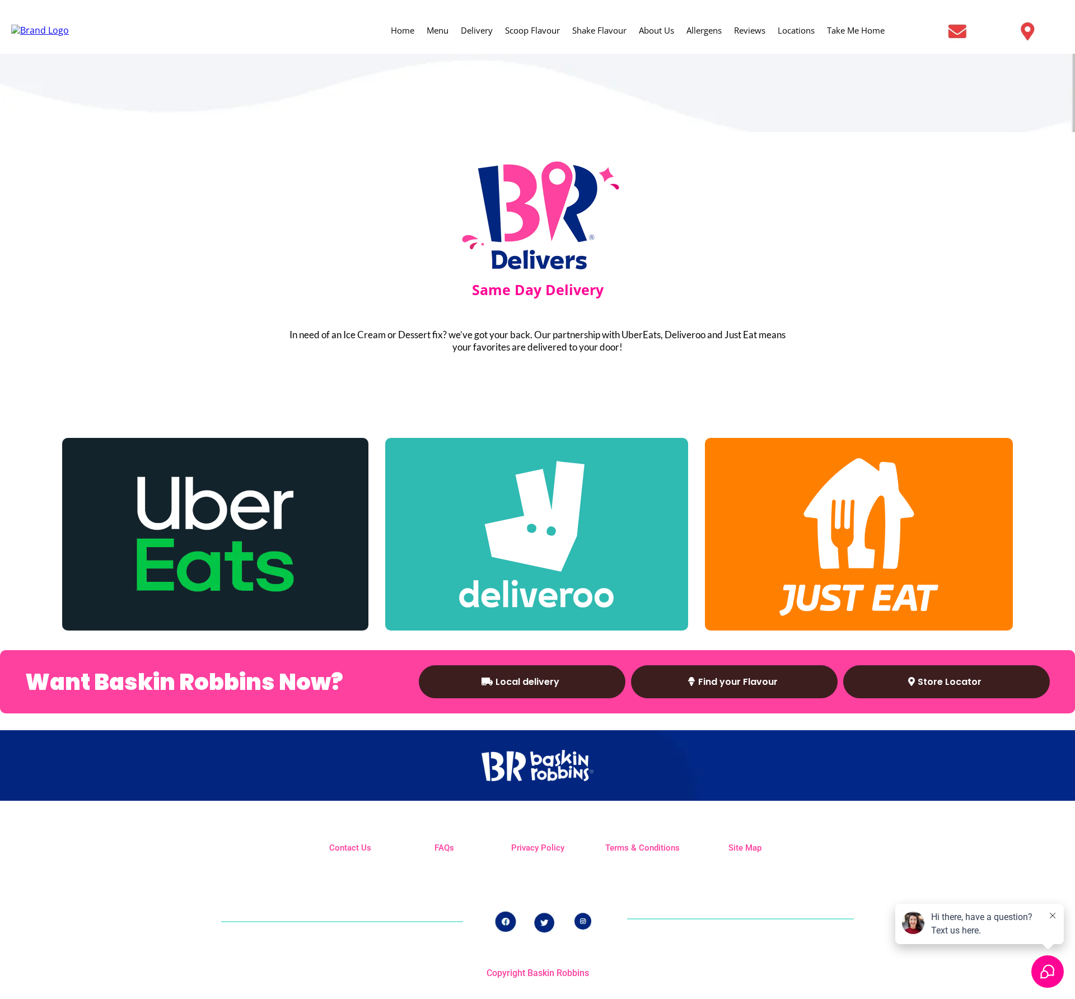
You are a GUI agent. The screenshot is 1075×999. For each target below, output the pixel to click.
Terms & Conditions (642, 848)
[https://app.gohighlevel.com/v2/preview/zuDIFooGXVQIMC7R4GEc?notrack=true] (949, 31)
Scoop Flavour (532, 30)
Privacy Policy (537, 848)
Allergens (704, 30)
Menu (437, 30)
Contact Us (350, 848)
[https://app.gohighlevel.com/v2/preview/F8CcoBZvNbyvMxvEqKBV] (1035, 31)
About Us (656, 30)
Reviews (749, 30)
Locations (796, 30)
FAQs (444, 848)
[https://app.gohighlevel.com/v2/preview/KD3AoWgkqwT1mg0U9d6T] (859, 534)
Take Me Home (856, 30)
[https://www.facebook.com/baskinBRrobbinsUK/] (505, 921)
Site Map (744, 848)
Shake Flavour (599, 30)
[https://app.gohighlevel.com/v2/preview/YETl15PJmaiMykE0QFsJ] (215, 534)
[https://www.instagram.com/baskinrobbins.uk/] (585, 921)
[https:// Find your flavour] (40, 30)
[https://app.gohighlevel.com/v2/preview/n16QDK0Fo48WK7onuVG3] (536, 534)
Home (402, 30)
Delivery (477, 30)
